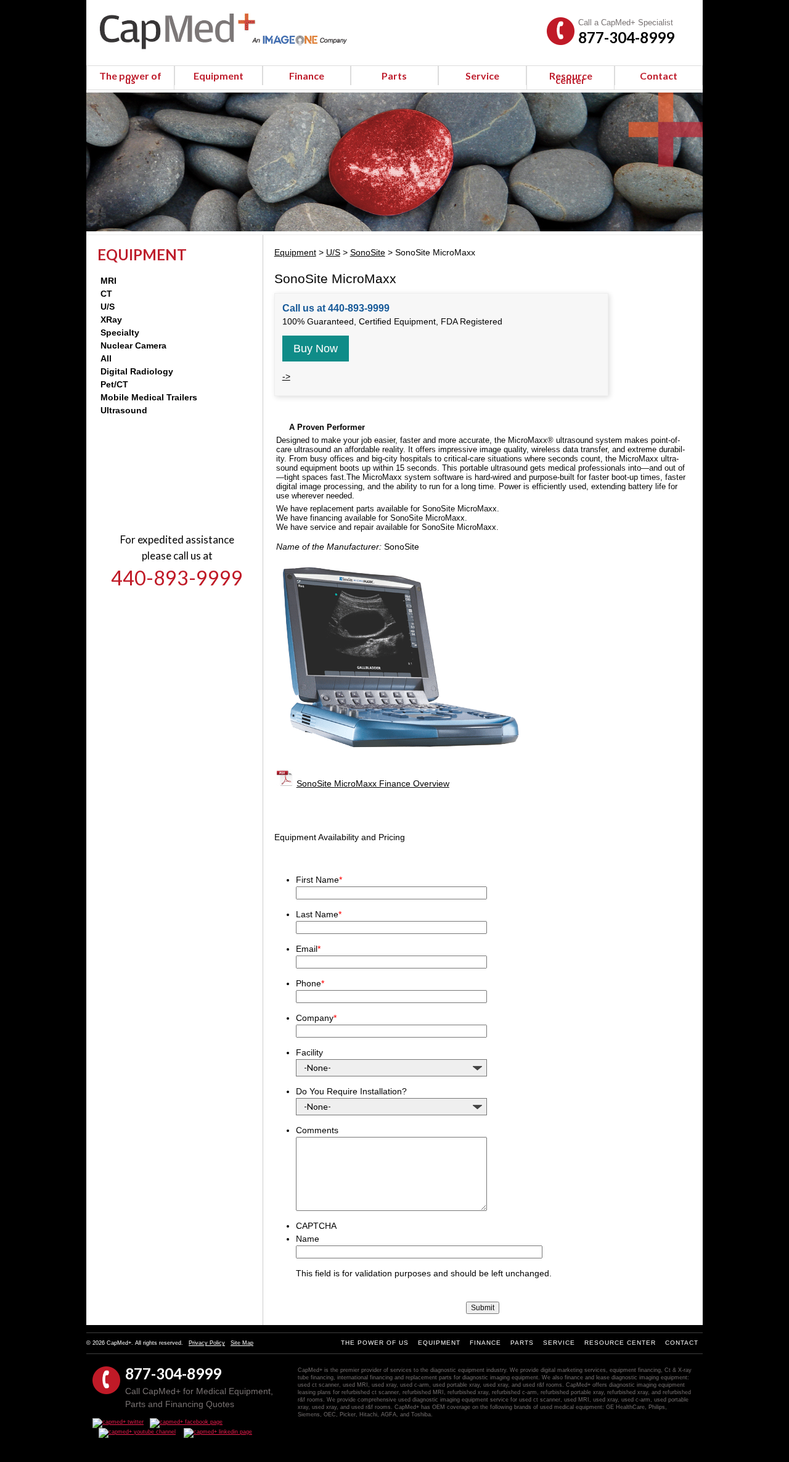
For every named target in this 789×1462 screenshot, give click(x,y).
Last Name (318, 914)
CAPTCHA (316, 1226)
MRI (108, 281)
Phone (310, 983)
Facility (309, 1052)
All (106, 358)
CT (106, 294)
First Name (319, 880)
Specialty (119, 332)
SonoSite (367, 252)
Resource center (570, 78)
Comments (317, 1130)
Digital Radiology (136, 371)
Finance (306, 75)
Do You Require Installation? (351, 1091)
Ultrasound (123, 410)
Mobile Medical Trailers (148, 397)
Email (308, 949)
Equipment (218, 75)
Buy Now (315, 348)
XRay (111, 319)
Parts (394, 75)
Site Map (242, 1343)
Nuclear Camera (133, 345)
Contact (658, 75)
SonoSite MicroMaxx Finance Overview (372, 783)
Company (316, 1018)
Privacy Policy (207, 1343)
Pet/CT (114, 384)
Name (307, 1239)
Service (482, 75)
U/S (107, 307)
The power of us (130, 78)
